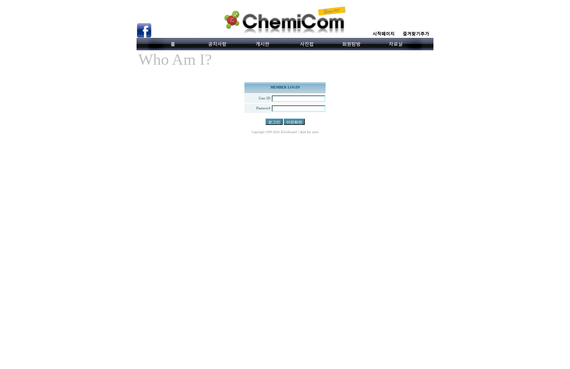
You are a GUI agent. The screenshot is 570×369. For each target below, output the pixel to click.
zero (315, 132)
